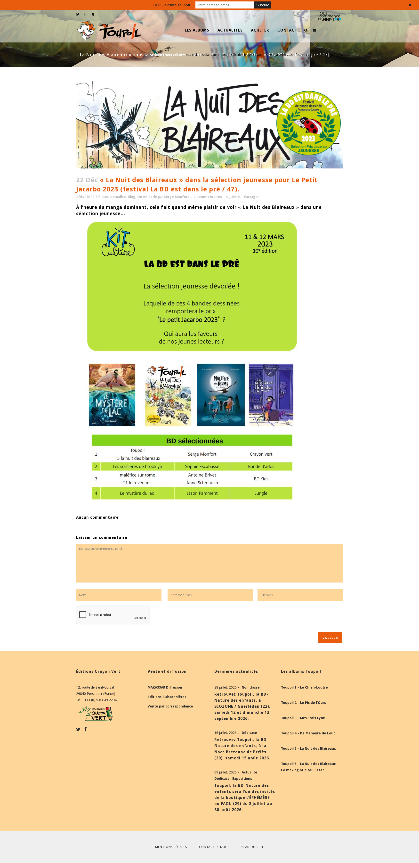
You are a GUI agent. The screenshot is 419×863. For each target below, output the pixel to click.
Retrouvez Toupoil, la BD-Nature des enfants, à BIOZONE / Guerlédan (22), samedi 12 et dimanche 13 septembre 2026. (242, 706)
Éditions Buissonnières (167, 697)
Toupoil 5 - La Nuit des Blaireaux (308, 748)
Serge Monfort (176, 197)
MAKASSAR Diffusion (165, 687)
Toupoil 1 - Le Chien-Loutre (304, 687)
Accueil (158, 55)
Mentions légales (171, 847)
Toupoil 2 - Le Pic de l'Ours (303, 703)
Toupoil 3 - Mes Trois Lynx (303, 718)
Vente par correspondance (170, 706)
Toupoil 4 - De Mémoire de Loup (308, 733)
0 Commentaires (207, 197)
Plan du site (253, 847)
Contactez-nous (214, 847)
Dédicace (249, 733)
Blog (131, 197)
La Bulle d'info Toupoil (171, 5)
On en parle (147, 197)
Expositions (242, 779)
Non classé (251, 687)
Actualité (174, 55)
